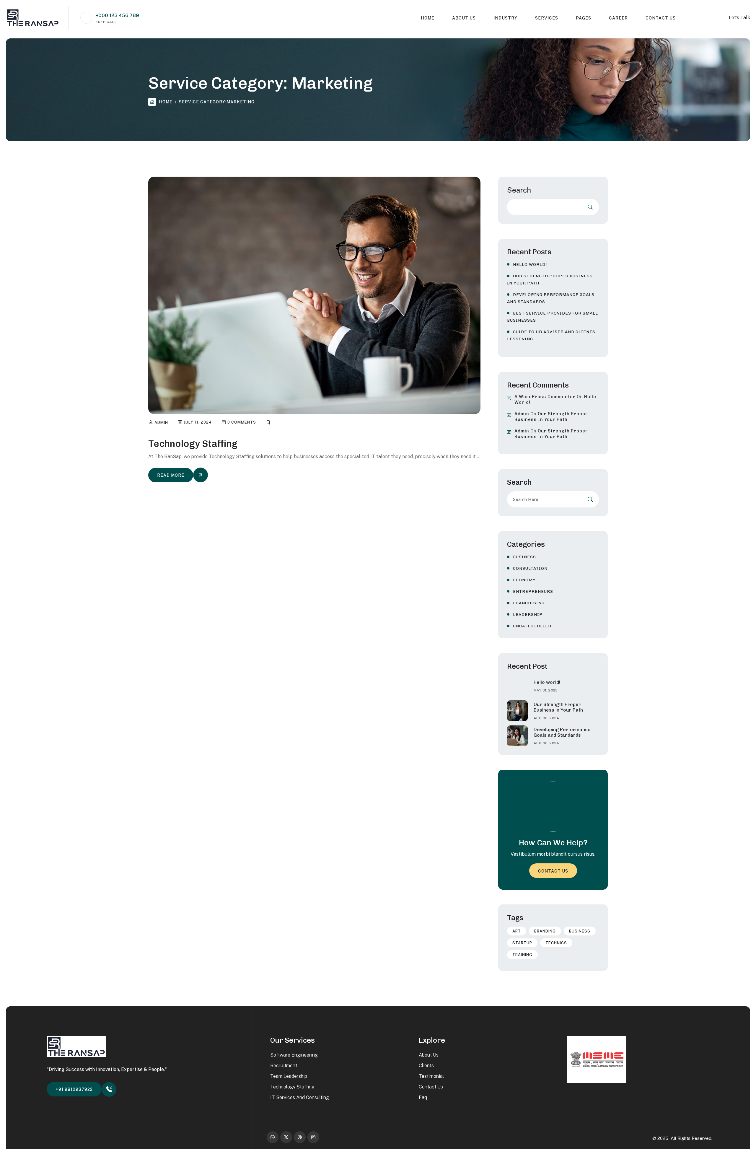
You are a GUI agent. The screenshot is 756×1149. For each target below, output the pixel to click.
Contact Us (661, 18)
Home (427, 18)
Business (524, 556)
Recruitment (283, 1065)
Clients (426, 1065)
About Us (464, 18)
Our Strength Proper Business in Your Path (551, 416)
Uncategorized (532, 626)
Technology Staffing (192, 443)
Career (618, 18)
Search (519, 190)
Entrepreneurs (533, 591)
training (522, 955)
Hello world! (530, 264)
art (516, 931)
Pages (583, 18)
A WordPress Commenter (545, 396)
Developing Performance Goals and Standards (562, 732)
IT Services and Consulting (299, 1097)
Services (546, 18)
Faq (423, 1097)
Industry (505, 18)
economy (524, 579)
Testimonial (431, 1076)
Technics (556, 943)
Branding (545, 931)
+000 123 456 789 (117, 15)
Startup (522, 943)
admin (161, 422)
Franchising (529, 603)
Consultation (530, 568)
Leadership (527, 614)
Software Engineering (294, 1055)
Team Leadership (288, 1076)
